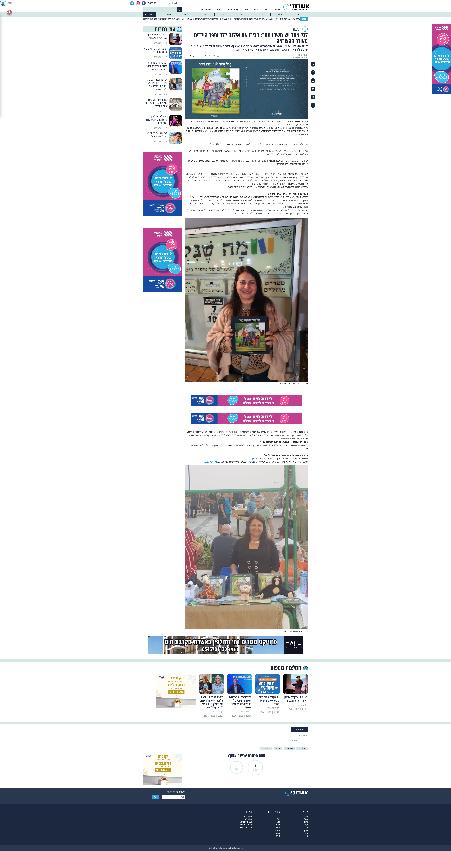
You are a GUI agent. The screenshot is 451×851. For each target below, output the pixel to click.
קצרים (278, 836)
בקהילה (266, 9)
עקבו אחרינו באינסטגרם (245, 825)
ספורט (246, 9)
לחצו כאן (255, 458)
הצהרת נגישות (248, 819)
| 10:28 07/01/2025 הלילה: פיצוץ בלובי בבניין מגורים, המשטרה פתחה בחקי (207, 19)
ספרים (278, 748)
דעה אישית (277, 825)
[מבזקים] (3, 3)
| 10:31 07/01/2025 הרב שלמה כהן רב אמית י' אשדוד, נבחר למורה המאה (162, 19)
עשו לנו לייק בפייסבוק (246, 827)
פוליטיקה (186, 14)
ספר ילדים (289, 748)
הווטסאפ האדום (205, 9)
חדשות (277, 9)
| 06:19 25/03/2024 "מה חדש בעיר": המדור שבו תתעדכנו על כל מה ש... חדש (253, 19)
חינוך (223, 14)
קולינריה (277, 830)
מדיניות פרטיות (247, 816)
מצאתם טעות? (300, 730)
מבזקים (304, 19)
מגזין (218, 9)
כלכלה (242, 14)
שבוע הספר (266, 748)
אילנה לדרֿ (302, 748)
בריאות (280, 14)
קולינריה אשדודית (232, 9)
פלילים (261, 14)
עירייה (205, 14)
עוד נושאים (151, 14)
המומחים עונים (276, 816)
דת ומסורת (168, 14)
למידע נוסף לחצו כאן (211, 461)
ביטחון (298, 14)
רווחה (278, 822)
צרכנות (278, 827)
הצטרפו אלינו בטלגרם (246, 822)
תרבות (256, 9)
